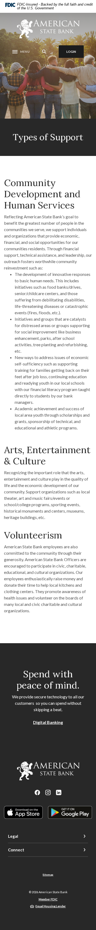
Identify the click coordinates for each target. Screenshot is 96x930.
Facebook (37, 792)
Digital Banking (48, 722)
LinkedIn (58, 792)
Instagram (48, 792)
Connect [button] (16, 849)
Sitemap (48, 874)
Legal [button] (13, 836)
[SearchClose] (44, 51)
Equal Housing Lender (50, 906)
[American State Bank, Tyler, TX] (48, 29)
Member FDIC (48, 899)
